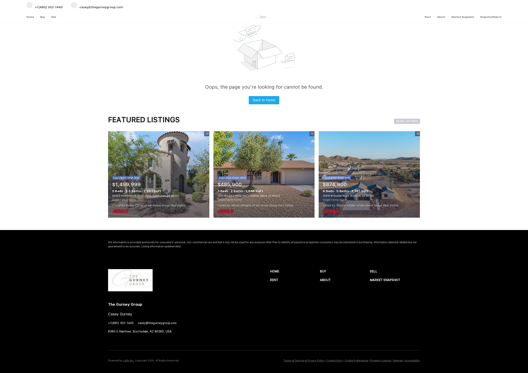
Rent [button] (428, 17)
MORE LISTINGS (407, 121)
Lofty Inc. (128, 360)
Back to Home (264, 100)
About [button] (441, 17)
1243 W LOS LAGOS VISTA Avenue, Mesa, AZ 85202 (249, 195)
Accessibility (412, 360)
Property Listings (380, 360)
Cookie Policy (334, 360)
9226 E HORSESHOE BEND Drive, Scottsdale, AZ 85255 (145, 195)
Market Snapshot (462, 17)
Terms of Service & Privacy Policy (303, 360)
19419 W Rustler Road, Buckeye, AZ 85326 (348, 195)
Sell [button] (53, 17)
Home (30, 17)
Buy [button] (42, 17)
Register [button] (486, 17)
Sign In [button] (497, 17)
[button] (295, 271)
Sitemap (398, 360)
